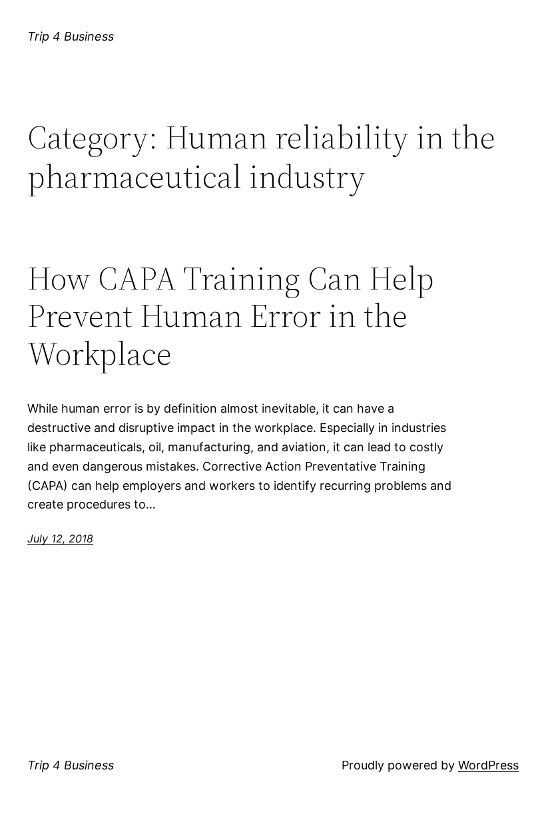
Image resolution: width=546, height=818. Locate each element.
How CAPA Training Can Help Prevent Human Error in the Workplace (230, 316)
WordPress (488, 765)
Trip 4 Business (70, 36)
